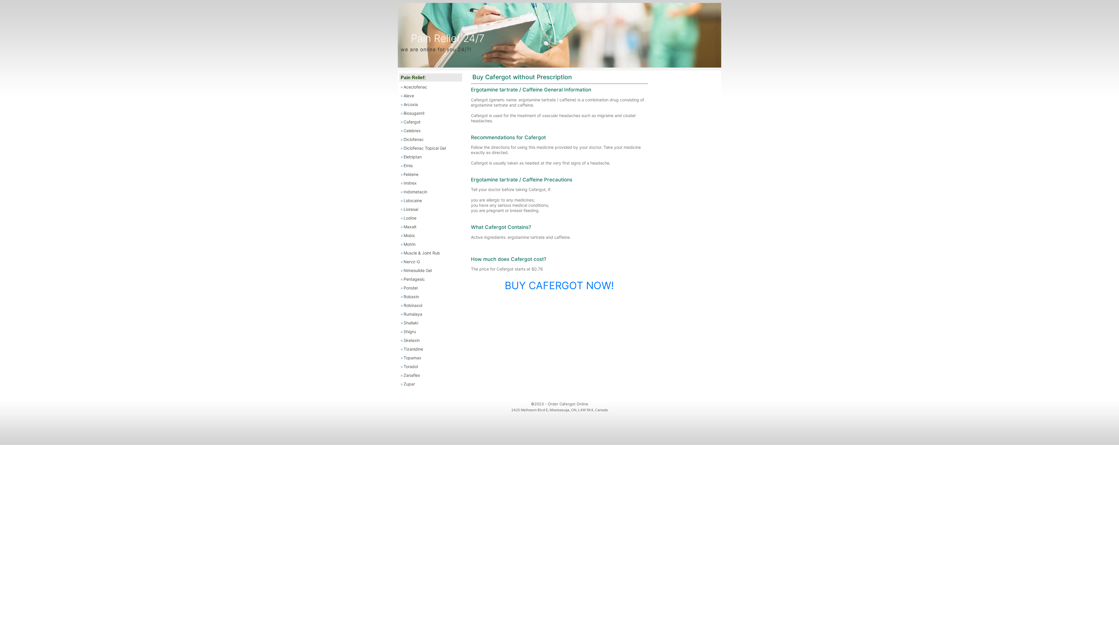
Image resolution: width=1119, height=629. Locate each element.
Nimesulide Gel (418, 270)
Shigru (410, 331)
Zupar (409, 383)
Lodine (410, 217)
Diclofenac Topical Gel (425, 148)
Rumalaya (413, 314)
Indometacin (415, 191)
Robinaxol (413, 305)
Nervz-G (412, 261)
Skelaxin (412, 340)
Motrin (410, 244)
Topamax (412, 357)
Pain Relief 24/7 (448, 38)
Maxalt (410, 226)
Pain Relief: (413, 77)
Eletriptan (413, 156)
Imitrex (410, 183)
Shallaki (411, 322)
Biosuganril (414, 113)
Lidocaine (413, 200)
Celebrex (412, 130)
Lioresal (411, 209)
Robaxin (411, 296)
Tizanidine (413, 349)
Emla (408, 165)
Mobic (409, 235)
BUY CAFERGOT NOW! (559, 285)
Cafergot (412, 121)
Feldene (411, 174)
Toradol (411, 366)
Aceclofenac (415, 86)
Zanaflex (412, 375)
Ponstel (411, 287)
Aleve (409, 95)
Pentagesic (414, 279)
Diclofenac (414, 139)
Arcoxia (411, 104)
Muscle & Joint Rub (422, 252)
